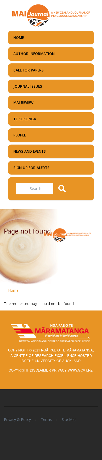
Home (13, 290)
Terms (46, 419)
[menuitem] (51, 37)
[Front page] (51, 15)
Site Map (69, 419)
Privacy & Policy (17, 419)
